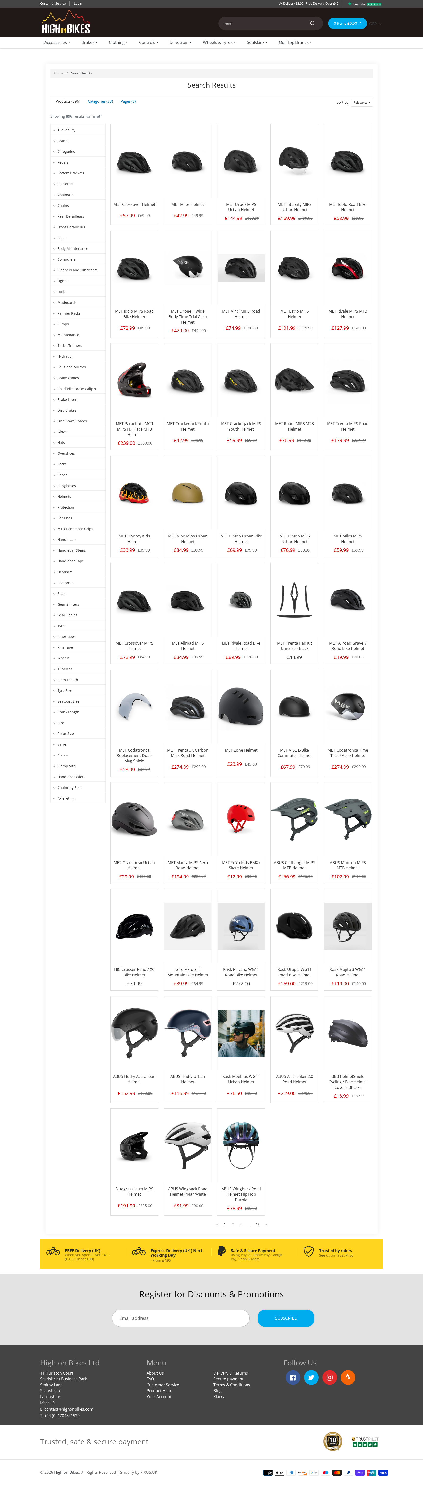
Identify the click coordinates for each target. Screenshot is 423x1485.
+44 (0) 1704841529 (62, 1415)
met (97, 116)
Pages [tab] (128, 101)
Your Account (159, 1396)
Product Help (159, 1390)
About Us (155, 1373)
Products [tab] (67, 101)
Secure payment (228, 1379)
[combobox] (270, 23)
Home (58, 73)
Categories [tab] (100, 101)
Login (78, 3)
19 (257, 1224)
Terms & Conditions (231, 1385)
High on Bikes (66, 1472)
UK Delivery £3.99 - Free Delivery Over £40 (308, 3)
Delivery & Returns (230, 1373)
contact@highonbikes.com (68, 1409)
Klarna (219, 1396)
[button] (362, 103)
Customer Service (53, 3)
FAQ (150, 1379)
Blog (217, 1390)
